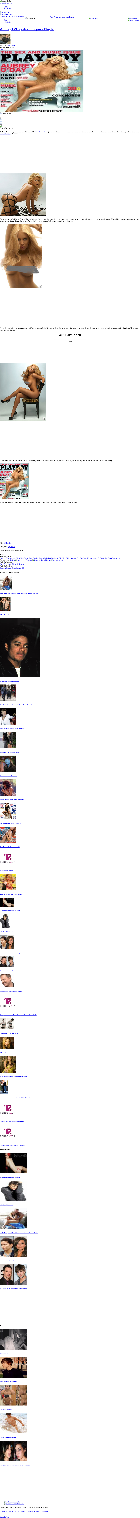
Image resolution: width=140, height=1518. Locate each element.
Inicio (6, 7)
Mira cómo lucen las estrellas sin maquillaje (11, 953)
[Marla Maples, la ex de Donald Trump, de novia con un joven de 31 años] (6, 589)
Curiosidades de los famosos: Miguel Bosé (11, 991)
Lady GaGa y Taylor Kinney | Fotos (9, 752)
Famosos (3, 49)
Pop (101, 558)
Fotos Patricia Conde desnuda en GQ (10, 847)
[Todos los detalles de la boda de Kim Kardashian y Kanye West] (8, 700)
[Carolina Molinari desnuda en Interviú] (7, 906)
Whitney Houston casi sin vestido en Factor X (12, 799)
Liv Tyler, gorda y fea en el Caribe (9, 1033)
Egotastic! (11, 547)
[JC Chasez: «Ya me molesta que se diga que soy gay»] (7, 966)
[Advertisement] (70, 152)
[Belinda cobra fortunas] (7, 1048)
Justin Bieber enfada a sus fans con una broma (12, 728)
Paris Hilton (87, 558)
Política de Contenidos (8, 1511)
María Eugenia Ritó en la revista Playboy (11, 894)
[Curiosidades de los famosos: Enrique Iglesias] (8, 1117)
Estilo (46, 558)
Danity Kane (28, 558)
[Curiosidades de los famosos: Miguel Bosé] (7, 987)
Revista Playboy (117, 558)
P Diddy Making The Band (74, 558)
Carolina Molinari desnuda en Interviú (10, 910)
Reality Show (107, 558)
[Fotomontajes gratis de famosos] (8, 771)
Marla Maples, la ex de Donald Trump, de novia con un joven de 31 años (19, 593)
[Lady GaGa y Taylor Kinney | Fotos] (8, 748)
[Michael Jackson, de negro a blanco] (20, 677)
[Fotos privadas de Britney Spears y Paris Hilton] (8, 1141)
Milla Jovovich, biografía (6, 931)
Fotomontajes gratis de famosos (8, 775)
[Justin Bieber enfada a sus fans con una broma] (8, 724)
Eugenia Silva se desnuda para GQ (12, 568)
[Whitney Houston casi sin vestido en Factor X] (8, 795)
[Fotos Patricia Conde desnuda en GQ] (8, 842)
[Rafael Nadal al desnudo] (8, 866)
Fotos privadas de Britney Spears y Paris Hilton (12, 1145)
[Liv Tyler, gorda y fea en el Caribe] (7, 1029)
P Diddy (62, 558)
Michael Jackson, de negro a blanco (9, 681)
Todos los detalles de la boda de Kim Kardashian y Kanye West (16, 704)
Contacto (7, 9)
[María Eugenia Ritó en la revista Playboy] (8, 890)
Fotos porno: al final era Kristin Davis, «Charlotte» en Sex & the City (18, 1015)
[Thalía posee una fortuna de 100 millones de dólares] (8, 1072)
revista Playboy (5, 134)
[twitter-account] (5, 12)
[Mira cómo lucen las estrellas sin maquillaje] (7, 949)
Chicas (21, 558)
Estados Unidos (38, 558)
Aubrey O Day (5, 558)
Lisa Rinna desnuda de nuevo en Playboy (11, 823)
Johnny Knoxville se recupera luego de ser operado (13, 614)
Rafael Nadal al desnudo (6, 870)
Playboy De (96, 558)
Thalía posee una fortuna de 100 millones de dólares (13, 1076)
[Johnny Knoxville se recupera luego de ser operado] (5, 610)
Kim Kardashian (53, 558)
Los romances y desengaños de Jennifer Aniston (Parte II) (15, 1097)
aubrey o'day (14, 558)
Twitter (17, 1502)
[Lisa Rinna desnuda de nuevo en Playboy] (8, 819)
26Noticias (7, 543)
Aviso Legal (21, 1511)
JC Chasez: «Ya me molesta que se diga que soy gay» (14, 970)
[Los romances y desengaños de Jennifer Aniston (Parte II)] (4, 1093)
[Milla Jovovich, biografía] (5, 927)
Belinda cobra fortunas (6, 1052)
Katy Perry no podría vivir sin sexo (12, 564)
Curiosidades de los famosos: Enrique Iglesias (12, 1121)
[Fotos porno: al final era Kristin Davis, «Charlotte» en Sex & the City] (8, 1010)
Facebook (20, 1504)
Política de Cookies (33, 1511)
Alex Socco (12, 45)
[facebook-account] (6, 14)
